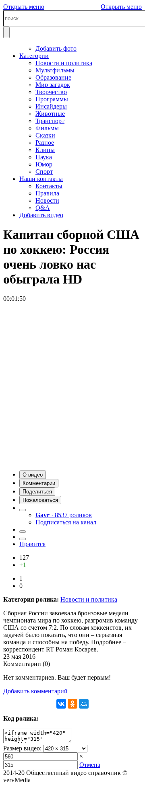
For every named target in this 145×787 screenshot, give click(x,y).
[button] (32, 475)
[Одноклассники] (72, 704)
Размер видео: (22, 748)
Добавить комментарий (35, 691)
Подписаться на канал (65, 522)
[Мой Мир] (84, 704)
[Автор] (22, 510)
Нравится (32, 543)
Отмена (89, 764)
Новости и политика (88, 599)
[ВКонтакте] (61, 704)
